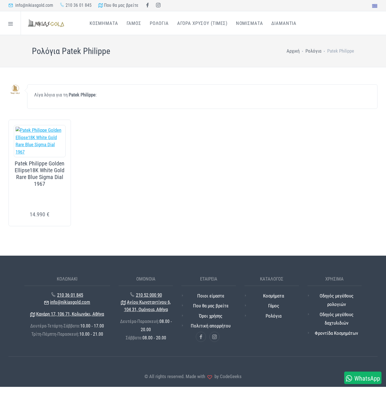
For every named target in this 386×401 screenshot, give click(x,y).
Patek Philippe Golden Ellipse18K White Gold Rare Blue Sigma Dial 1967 (39, 173)
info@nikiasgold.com (33, 5)
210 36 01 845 (78, 5)
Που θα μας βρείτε (120, 5)
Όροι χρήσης (210, 316)
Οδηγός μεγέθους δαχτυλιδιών (337, 319)
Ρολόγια (313, 51)
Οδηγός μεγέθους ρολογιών (337, 300)
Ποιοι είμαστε (210, 296)
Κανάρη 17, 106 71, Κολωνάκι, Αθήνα (70, 314)
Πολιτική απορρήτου (211, 326)
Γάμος (273, 306)
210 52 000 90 (149, 295)
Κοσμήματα (273, 296)
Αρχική (293, 51)
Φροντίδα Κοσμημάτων (336, 333)
